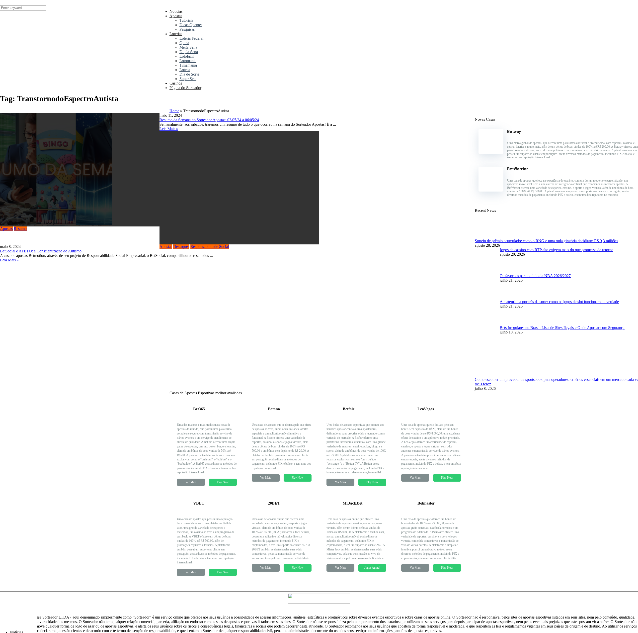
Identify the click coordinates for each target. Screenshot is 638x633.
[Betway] (490, 153)
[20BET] (258, 512)
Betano (274, 409)
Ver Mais (190, 482)
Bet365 (199, 409)
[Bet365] (183, 418)
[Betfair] (332, 418)
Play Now (223, 482)
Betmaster (426, 503)
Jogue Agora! (372, 567)
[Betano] (258, 418)
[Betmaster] (407, 512)
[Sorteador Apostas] (19, 624)
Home (174, 111)
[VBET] (183, 512)
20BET (274, 503)
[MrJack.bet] (332, 512)
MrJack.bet (352, 503)
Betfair (348, 409)
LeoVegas (425, 409)
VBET (198, 503)
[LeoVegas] (407, 418)
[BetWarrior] (490, 190)
